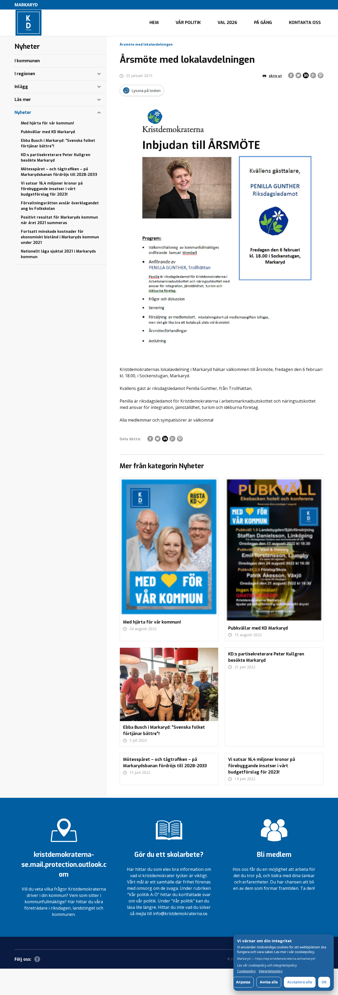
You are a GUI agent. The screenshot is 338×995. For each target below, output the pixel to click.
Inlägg (21, 86)
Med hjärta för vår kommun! (47, 123)
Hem (154, 22)
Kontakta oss (305, 22)
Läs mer (23, 99)
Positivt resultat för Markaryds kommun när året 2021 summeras (59, 220)
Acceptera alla (299, 982)
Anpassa (243, 982)
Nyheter (23, 112)
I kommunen (27, 61)
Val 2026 (227, 22)
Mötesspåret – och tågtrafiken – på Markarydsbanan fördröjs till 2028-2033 (59, 172)
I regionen (25, 73)
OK (324, 982)
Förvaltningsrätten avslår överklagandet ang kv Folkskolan (60, 206)
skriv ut (275, 76)
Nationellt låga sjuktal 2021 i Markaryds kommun (58, 254)
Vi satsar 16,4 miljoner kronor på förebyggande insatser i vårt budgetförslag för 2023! (52, 189)
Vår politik (188, 22)
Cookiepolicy (246, 971)
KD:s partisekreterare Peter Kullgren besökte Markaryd (55, 157)
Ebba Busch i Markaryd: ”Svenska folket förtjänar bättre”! (58, 143)
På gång (263, 22)
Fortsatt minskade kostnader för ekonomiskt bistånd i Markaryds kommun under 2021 (60, 237)
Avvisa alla (269, 982)
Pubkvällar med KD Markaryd (48, 131)
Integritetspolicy (271, 971)
